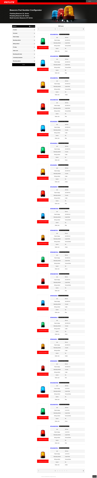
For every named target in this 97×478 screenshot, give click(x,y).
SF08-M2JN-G (54, 317)
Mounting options (17, 61)
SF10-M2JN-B (53, 121)
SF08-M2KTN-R (54, 273)
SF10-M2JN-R (53, 186)
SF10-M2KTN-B (54, 56)
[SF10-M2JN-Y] (43, 169)
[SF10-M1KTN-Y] (43, 452)
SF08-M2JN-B (53, 295)
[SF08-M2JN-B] (43, 300)
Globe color (15, 50)
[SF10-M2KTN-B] (43, 61)
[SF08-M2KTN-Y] (43, 235)
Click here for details (43, 47)
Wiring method (16, 43)
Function (15, 29)
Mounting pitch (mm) (17, 54)
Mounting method (17, 40)
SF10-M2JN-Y (53, 165)
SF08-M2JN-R (53, 361)
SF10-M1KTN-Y (54, 448)
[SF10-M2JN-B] (43, 126)
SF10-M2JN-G (54, 143)
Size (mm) (15, 33)
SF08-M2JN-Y (53, 339)
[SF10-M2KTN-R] (43, 104)
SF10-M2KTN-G (54, 34)
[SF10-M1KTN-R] (43, 431)
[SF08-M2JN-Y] (43, 344)
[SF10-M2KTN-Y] (43, 82)
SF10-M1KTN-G (54, 404)
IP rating (15, 47)
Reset (23, 64)
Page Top (94, 476)
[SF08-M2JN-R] (43, 365)
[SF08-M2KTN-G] (43, 256)
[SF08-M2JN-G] (43, 322)
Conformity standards (17, 57)
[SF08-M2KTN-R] (43, 278)
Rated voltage (16, 36)
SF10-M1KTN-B (54, 382)
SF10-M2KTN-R (54, 99)
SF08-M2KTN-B (54, 208)
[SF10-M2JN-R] (43, 191)
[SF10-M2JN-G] (43, 148)
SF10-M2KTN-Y (54, 78)
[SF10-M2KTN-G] (43, 39)
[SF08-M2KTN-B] (43, 213)
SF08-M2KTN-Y (54, 230)
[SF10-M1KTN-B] (43, 387)
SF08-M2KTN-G (54, 252)
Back (83, 29)
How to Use (32, 26)
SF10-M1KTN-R (54, 426)
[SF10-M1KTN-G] (43, 409)
